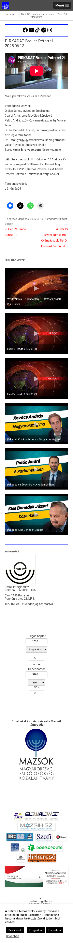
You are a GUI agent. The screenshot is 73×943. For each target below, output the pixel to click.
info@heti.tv (21, 587)
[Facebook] (25, 32)
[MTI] (61, 841)
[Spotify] (44, 32)
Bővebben (12, 936)
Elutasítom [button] (54, 930)
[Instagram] (50, 32)
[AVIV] (18, 820)
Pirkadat (62, 218)
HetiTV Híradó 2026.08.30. (22, 348)
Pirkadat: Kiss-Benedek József (25, 529)
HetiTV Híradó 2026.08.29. (22, 394)
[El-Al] (42, 820)
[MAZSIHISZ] (36, 830)
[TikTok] (37, 32)
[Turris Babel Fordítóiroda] (19, 841)
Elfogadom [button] (36, 930)
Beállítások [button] (15, 930)
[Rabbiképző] (23, 851)
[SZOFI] (44, 841)
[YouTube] (31, 32)
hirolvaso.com (31, 149)
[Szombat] (15, 851)
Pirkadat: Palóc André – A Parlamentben (30, 484)
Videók (9, 223)
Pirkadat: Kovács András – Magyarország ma (33, 439)
